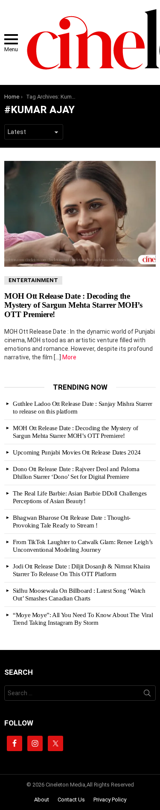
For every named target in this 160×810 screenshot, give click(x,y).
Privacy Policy (109, 799)
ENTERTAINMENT (33, 280)
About (41, 799)
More (69, 357)
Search (147, 694)
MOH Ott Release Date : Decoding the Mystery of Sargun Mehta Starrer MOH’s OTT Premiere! (73, 305)
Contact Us (71, 799)
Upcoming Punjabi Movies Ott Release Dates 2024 (77, 452)
